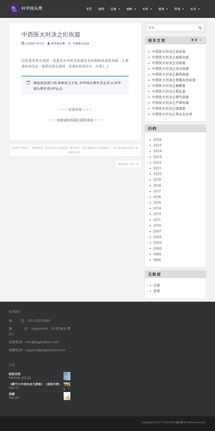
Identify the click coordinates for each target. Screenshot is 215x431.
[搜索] (200, 27)
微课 (161, 9)
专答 (145, 9)
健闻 (101, 9)
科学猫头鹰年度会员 (95, 82)
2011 (156, 220)
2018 (157, 185)
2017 (157, 191)
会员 (193, 9)
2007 (157, 231)
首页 (89, 9)
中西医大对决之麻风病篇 (170, 74)
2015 (157, 202)
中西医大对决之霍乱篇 (169, 91)
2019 (157, 179)
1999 (157, 254)
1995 (157, 260)
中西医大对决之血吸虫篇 (170, 57)
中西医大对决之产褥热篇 (170, 102)
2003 (157, 242)
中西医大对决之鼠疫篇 (169, 51)
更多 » (196, 39)
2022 (157, 162)
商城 (177, 9)
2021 (157, 168)
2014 (157, 208)
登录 (156, 291)
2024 (157, 151)
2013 (157, 214)
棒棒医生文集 (68, 82)
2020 (157, 174)
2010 (157, 225)
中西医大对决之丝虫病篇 (170, 68)
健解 (129, 9)
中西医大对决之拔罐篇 (169, 108)
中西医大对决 (81, 43)
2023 (157, 157)
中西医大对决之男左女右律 (172, 114)
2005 (157, 237)
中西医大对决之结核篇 (169, 63)
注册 (156, 285)
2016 (157, 197)
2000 (157, 248)
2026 (157, 139)
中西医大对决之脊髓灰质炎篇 (174, 80)
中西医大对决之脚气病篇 (170, 97)
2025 (157, 145)
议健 (113, 9)
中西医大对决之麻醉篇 (169, 85)
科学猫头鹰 (58, 43)
